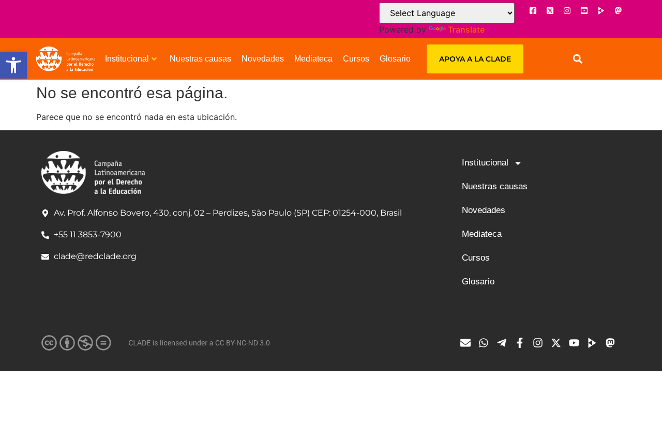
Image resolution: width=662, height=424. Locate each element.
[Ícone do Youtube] (584, 10)
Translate (466, 29)
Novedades (263, 58)
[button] (13, 65)
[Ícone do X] (550, 10)
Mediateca (313, 58)
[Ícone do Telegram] (504, 343)
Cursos (356, 58)
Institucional (127, 58)
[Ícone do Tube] (595, 343)
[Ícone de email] (468, 343)
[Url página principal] (65, 59)
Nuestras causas (200, 58)
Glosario (395, 58)
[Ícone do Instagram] (567, 10)
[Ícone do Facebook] (532, 10)
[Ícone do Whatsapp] (486, 343)
